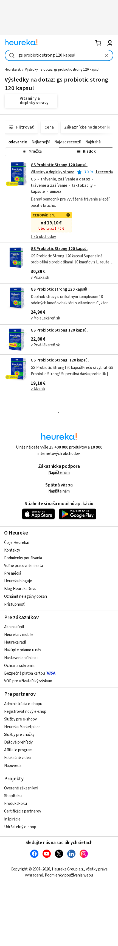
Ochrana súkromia (19, 666)
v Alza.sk (38, 389)
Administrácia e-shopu (23, 704)
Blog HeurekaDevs (20, 589)
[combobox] (59, 55)
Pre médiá (12, 573)
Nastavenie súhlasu (21, 658)
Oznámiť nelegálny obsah (25, 596)
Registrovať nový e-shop (25, 711)
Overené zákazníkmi (21, 788)
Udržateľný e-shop (20, 827)
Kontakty (12, 550)
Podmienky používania (23, 558)
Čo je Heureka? (17, 543)
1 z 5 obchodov (43, 237)
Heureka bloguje (18, 581)
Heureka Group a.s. (68, 869)
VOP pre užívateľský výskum (28, 681)
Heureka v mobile (18, 635)
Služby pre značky (19, 735)
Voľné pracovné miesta (23, 566)
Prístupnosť (14, 604)
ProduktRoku (15, 803)
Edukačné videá (17, 758)
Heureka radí (15, 642)
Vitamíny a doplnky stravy (52, 172)
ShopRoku (13, 796)
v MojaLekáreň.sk (45, 318)
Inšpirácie (12, 819)
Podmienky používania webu (69, 875)
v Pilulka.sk (40, 277)
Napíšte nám (59, 472)
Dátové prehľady (18, 742)
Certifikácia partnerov (22, 811)
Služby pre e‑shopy (20, 719)
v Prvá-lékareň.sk (45, 345)
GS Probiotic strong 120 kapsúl (59, 289)
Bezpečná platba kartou (24, 673)
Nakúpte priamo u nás (22, 650)
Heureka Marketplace (22, 727)
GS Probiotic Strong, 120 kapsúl (60, 360)
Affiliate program (18, 750)
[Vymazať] (106, 55)
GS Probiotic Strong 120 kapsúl (59, 165)
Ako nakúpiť (14, 627)
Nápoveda (12, 766)
